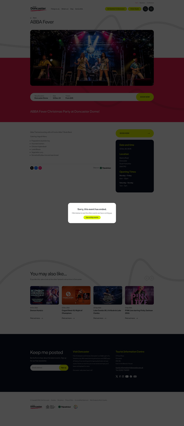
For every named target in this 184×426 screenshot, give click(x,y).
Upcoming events (92, 217)
